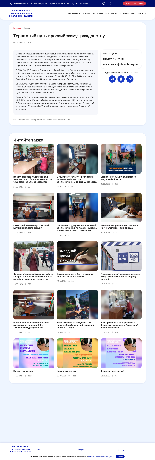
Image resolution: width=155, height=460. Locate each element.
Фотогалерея (111, 13)
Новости (86, 13)
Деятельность (74, 13)
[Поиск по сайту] (104, 3)
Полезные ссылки (127, 13)
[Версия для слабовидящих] (110, 3)
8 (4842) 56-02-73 (113, 58)
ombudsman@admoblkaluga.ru (121, 64)
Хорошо (120, 456)
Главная (17, 28)
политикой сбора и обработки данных (101, 456)
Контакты (142, 13)
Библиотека (98, 13)
